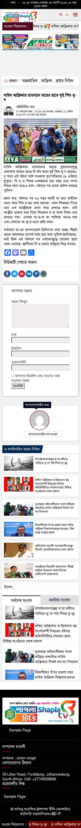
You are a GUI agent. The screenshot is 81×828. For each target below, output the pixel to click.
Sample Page (20, 730)
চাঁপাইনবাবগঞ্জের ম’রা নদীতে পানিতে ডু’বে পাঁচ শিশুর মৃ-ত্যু (51, 461)
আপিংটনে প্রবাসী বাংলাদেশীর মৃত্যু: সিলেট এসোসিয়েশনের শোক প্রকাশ (54, 547)
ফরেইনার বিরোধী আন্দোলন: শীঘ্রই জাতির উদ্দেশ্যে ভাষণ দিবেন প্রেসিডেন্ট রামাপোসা (54, 570)
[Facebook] (7, 273)
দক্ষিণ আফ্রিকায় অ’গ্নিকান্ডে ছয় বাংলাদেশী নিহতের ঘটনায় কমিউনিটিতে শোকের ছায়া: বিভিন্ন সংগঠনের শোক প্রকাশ (53, 485)
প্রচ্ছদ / (13, 80)
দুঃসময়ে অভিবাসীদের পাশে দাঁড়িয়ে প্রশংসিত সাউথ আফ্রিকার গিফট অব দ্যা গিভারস (54, 507)
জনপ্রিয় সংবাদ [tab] (59, 600)
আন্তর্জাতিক (30, 80)
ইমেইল (16, 348)
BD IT (56, 814)
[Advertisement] (40, 63)
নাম (14, 334)
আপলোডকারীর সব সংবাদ (42, 434)
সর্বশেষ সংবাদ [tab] (21, 600)
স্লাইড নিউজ (64, 80)
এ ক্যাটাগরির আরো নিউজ (22, 449)
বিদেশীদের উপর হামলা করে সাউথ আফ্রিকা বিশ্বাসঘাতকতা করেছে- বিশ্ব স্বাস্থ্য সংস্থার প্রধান (54, 528)
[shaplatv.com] (40, 711)
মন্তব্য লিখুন (19, 302)
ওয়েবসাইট (18, 362)
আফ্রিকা (46, 80)
